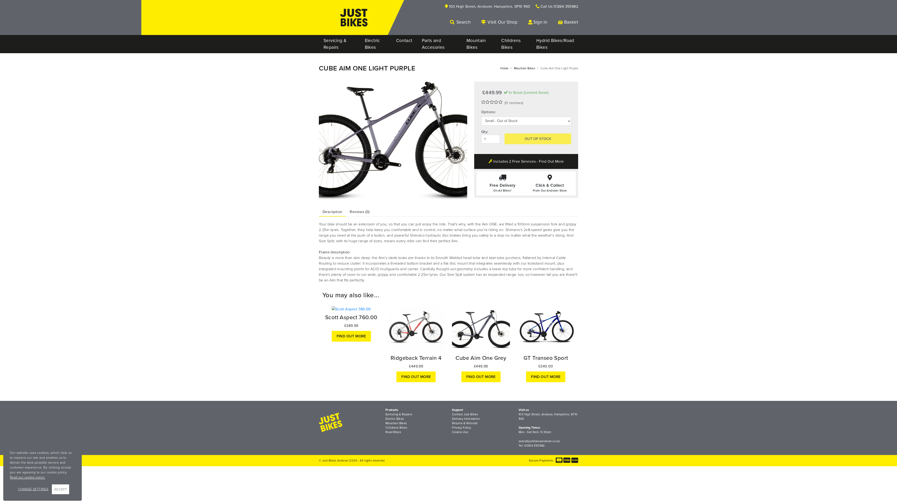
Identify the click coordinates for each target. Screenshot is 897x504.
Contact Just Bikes (465, 414)
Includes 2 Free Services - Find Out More (528, 161)
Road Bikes (393, 432)
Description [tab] (332, 212)
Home (504, 68)
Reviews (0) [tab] (360, 212)
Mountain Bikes (524, 68)
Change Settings (33, 489)
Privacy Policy (461, 428)
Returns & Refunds (465, 423)
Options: (488, 112)
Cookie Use (460, 432)
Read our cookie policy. (27, 477)
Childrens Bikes (396, 428)
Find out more (351, 336)
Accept (60, 489)
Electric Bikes (394, 419)
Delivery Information (466, 419)
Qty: (484, 132)
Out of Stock (538, 138)
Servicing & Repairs (398, 414)
